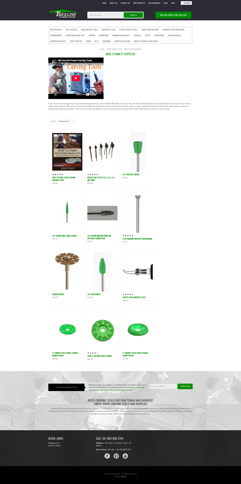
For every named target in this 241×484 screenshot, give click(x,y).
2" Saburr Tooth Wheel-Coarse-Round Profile (65, 354)
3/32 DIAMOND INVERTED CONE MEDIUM (137, 238)
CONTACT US (125, 3)
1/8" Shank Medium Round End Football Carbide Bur (99, 237)
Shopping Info (53, 443)
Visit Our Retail (54, 445)
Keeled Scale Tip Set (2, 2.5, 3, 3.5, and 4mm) (101, 178)
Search (133, 15)
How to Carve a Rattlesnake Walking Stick (63, 178)
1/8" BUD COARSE (93, 294)
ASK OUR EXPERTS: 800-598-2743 (173, 15)
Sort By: (54, 121)
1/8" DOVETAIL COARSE (131, 174)
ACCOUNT (187, 3)
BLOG (166, 3)
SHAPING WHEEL (58, 294)
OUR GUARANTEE (154, 3)
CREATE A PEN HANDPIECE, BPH (134, 297)
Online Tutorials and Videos (146, 41)
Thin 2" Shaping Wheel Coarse (99, 355)
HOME (104, 3)
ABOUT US (113, 3)
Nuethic (124, 476)
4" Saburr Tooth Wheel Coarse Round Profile (135, 354)
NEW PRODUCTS (139, 3)
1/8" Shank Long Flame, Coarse (64, 235)
